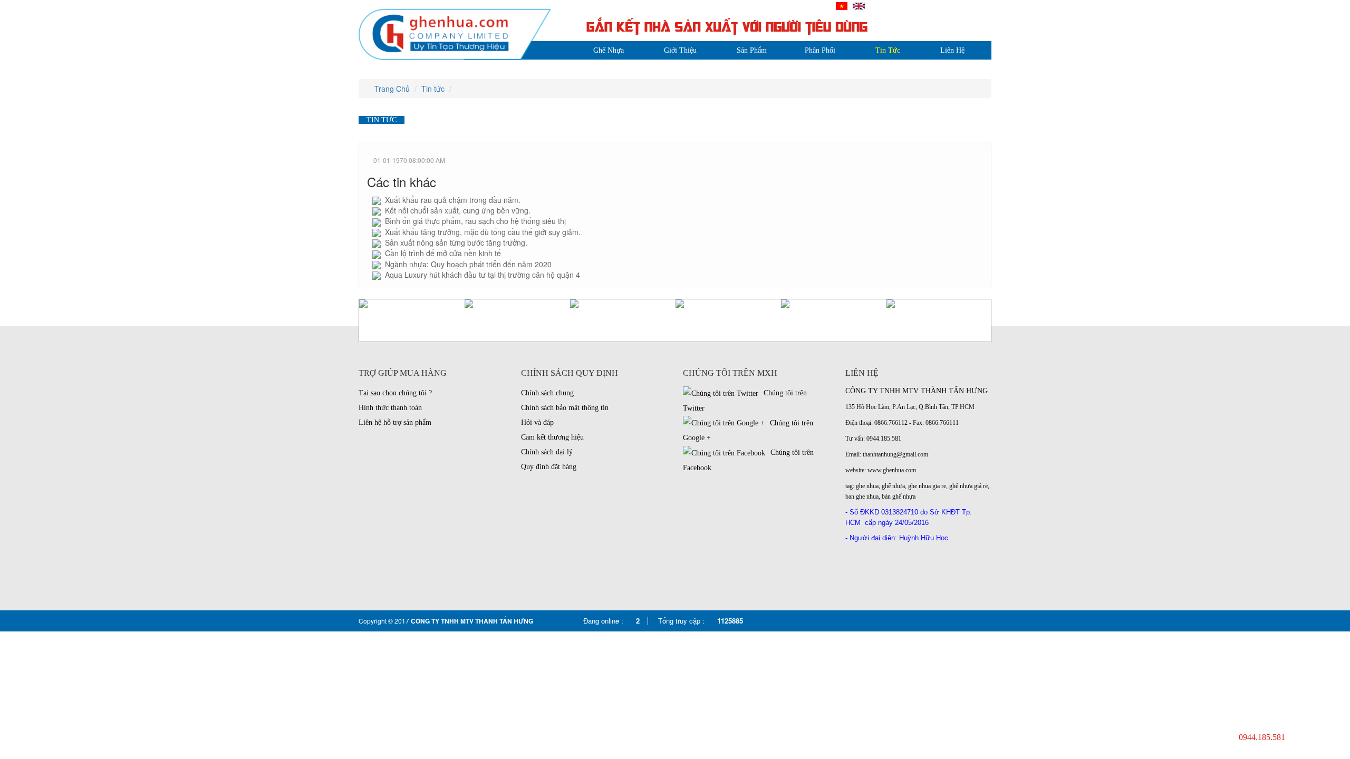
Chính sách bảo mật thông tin (565, 408)
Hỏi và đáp (537, 422)
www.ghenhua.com (891, 470)
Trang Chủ (391, 88)
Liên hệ (952, 50)
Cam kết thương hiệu (552, 437)
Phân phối (820, 50)
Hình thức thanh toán (390, 408)
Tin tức (887, 50)
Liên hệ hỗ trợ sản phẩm (395, 422)
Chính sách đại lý (547, 452)
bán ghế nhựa (898, 496)
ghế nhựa (893, 486)
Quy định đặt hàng (548, 467)
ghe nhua (867, 486)
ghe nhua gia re (927, 486)
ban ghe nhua (862, 496)
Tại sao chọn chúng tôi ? (395, 393)
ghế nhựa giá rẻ (968, 486)
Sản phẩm (752, 50)
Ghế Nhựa (608, 50)
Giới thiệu (680, 50)
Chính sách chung (547, 393)
